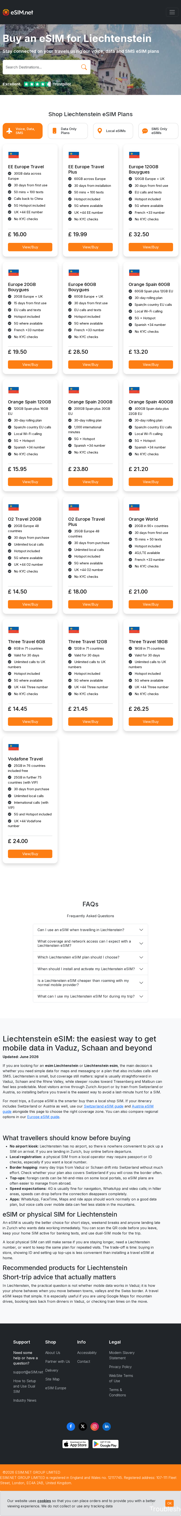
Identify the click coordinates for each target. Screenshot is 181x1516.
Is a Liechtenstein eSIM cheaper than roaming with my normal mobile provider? (83, 982)
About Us (52, 1352)
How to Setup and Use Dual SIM (24, 1386)
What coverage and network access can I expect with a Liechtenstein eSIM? (84, 943)
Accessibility (87, 1352)
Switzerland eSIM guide (103, 1106)
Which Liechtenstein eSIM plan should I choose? (78, 957)
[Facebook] (71, 1426)
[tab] (23, 131)
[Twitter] (83, 1426)
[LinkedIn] (106, 1426)
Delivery (51, 1370)
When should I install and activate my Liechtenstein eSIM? (86, 969)
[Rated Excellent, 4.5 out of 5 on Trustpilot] (38, 84)
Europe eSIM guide (43, 1117)
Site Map (52, 1379)
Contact (83, 1361)
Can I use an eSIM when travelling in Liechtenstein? (81, 930)
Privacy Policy (120, 1367)
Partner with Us (57, 1361)
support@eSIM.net (28, 1372)
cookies (44, 1501)
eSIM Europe (55, 1388)
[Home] (18, 12)
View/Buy (30, 247)
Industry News (24, 1400)
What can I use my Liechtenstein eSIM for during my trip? (86, 996)
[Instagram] (94, 1426)
